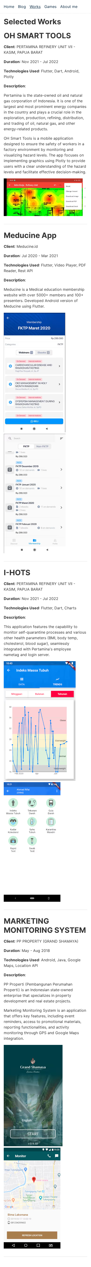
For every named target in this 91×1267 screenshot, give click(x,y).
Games (50, 6)
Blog (22, 6)
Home (9, 6)
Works (35, 6)
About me (68, 6)
